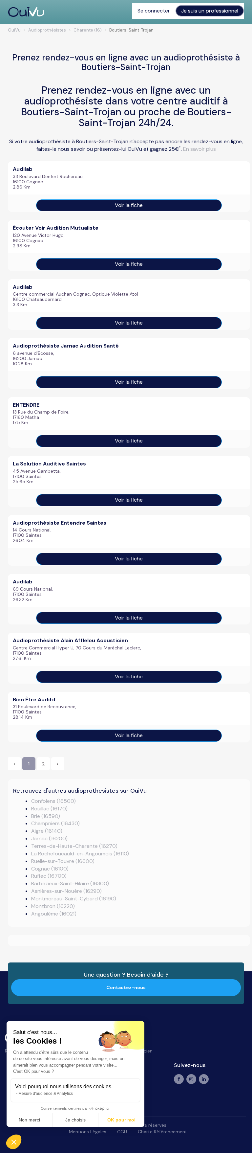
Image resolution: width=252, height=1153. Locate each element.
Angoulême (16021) (53, 913)
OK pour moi (121, 1119)
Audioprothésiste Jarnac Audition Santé (66, 345)
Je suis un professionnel (209, 10)
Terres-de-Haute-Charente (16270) (74, 846)
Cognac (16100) (50, 868)
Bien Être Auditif (34, 699)
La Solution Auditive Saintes (49, 463)
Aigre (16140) (46, 830)
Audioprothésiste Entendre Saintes (59, 522)
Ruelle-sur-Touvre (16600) (62, 861)
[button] (14, 1142)
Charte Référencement (162, 1132)
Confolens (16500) (53, 801)
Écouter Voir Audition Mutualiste (55, 227)
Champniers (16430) (55, 823)
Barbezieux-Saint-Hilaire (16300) (70, 883)
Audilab (22, 169)
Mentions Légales (87, 1132)
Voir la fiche (129, 205)
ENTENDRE (26, 404)
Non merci (29, 1119)
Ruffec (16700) (49, 875)
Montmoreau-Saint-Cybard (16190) (73, 898)
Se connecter (153, 10)
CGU (122, 1132)
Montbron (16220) (53, 906)
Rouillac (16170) (49, 808)
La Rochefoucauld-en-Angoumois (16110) (80, 853)
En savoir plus (199, 149)
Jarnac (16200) (49, 838)
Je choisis (75, 1119)
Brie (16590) (45, 816)
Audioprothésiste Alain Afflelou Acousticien (70, 640)
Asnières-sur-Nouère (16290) (66, 891)
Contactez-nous (126, 987)
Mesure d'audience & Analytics (45, 1093)
